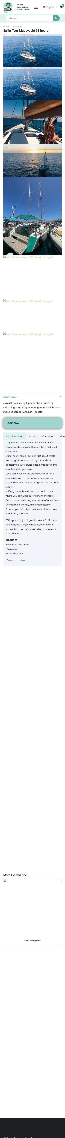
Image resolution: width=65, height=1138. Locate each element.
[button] (36, 7)
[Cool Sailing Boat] (32, 908)
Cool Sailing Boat (32, 940)
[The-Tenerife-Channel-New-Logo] (8, 7)
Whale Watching (12, 26)
